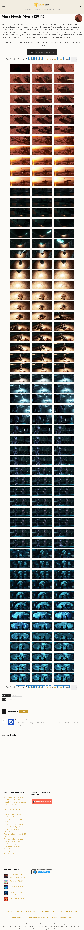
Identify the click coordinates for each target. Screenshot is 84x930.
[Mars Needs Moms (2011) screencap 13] (20, 113)
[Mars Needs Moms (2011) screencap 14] (42, 113)
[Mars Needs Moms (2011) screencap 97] (20, 403)
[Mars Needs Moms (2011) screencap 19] (20, 134)
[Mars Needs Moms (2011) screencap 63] (64, 279)
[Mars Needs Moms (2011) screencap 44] (42, 217)
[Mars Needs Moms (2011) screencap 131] (42, 516)
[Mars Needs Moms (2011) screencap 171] (64, 651)
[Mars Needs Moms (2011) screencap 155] (42, 599)
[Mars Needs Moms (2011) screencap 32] (42, 175)
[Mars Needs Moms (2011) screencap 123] (64, 485)
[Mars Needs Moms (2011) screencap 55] (20, 258)
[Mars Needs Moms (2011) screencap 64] (20, 289)
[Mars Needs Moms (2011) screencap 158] (42, 609)
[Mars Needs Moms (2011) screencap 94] (20, 392)
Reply (38, 720)
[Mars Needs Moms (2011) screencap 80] (42, 341)
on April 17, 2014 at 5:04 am (27, 720)
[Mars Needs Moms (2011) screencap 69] (64, 299)
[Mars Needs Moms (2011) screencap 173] (42, 661)
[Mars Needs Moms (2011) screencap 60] (64, 268)
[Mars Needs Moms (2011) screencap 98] (42, 403)
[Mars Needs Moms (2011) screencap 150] (64, 578)
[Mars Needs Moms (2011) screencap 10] (20, 103)
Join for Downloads (47, 911)
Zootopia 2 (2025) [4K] (17, 881)
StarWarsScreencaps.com (62, 917)
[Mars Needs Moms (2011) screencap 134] (42, 527)
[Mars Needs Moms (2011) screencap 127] (20, 506)
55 (55, 59)
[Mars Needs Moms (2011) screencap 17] (42, 124)
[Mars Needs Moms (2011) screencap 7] (20, 93)
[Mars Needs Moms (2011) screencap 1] (20, 72)
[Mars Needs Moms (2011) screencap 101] (42, 413)
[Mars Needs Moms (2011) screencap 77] (42, 330)
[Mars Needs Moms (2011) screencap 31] (20, 175)
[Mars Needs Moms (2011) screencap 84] (64, 351)
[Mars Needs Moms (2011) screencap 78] (64, 330)
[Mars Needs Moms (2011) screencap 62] (42, 279)
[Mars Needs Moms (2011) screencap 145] (20, 568)
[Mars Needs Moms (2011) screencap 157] (20, 609)
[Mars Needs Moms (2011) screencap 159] (64, 609)
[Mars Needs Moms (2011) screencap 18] (64, 124)
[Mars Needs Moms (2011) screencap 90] (64, 372)
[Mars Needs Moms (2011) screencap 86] (42, 361)
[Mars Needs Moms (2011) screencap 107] (42, 434)
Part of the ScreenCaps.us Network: (21, 911)
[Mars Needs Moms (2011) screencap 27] (64, 155)
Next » (60, 59)
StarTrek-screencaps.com (37, 917)
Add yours (23, 712)
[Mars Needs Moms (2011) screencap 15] (64, 113)
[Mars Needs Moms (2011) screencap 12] (64, 103)
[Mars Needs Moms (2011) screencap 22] (20, 144)
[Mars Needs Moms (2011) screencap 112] (20, 454)
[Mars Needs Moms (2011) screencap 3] (64, 72)
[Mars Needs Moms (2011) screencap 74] (42, 320)
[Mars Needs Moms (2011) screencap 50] (42, 237)
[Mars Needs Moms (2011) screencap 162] (64, 620)
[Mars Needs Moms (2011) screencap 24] (64, 144)
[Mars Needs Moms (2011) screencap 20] (42, 134)
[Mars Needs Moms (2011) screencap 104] (42, 423)
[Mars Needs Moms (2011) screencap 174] (64, 661)
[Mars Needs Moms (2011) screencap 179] (42, 682)
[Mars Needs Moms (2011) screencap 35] (42, 186)
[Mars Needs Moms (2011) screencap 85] (20, 361)
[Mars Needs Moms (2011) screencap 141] (64, 547)
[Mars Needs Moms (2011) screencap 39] (64, 196)
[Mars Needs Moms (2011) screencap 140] (42, 547)
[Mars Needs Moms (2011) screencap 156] (64, 599)
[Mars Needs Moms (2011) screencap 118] (20, 475)
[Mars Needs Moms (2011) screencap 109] (20, 444)
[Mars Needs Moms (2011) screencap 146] (42, 568)
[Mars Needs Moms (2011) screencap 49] (20, 237)
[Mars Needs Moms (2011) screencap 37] (20, 196)
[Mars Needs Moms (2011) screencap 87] (64, 361)
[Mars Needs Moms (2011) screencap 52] (20, 248)
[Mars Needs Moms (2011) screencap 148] (20, 578)
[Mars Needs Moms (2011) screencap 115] (20, 465)
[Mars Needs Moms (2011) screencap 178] (20, 682)
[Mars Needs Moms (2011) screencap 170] (42, 651)
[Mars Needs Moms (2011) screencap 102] (64, 413)
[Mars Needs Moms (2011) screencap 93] (64, 382)
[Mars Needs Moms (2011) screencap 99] (64, 403)
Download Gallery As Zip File (44, 52)
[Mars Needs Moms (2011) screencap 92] (42, 382)
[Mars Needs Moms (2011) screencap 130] (20, 516)
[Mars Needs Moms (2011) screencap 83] (42, 351)
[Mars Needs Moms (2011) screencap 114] (64, 454)
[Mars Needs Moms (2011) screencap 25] (20, 155)
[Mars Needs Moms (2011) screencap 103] (20, 423)
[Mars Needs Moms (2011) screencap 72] (64, 310)
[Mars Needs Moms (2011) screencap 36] (64, 186)
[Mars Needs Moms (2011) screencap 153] (64, 589)
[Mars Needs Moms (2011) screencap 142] (20, 558)
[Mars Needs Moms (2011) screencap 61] (20, 279)
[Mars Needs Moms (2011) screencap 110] (42, 444)
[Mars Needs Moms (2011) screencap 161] (42, 620)
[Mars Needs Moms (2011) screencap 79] (20, 341)
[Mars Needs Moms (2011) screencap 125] (42, 496)
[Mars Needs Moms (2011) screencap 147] (64, 568)
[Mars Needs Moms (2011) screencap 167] (42, 640)
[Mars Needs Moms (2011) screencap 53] (42, 248)
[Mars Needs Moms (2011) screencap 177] (64, 671)
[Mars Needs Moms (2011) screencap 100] (20, 413)
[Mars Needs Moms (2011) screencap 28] (20, 165)
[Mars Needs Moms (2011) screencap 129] (64, 506)
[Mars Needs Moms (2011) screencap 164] (42, 630)
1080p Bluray (13, 699)
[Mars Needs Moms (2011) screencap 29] (42, 165)
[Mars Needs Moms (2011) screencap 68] (42, 299)
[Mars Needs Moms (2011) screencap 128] (42, 506)
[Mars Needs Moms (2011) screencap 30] (64, 165)
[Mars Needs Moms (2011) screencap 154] (20, 599)
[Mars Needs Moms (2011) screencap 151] (20, 589)
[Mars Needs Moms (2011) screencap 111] (64, 444)
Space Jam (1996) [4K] (17, 887)
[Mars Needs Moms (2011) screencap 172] (20, 661)
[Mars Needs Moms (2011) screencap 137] (42, 537)
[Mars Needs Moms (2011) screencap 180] (64, 682)
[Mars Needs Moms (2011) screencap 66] (64, 289)
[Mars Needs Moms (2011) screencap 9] (64, 93)
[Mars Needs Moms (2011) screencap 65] (42, 289)
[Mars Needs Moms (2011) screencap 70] (20, 310)
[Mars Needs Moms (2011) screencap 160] (20, 620)
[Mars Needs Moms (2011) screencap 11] (42, 103)
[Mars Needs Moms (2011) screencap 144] (64, 558)
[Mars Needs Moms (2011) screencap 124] (20, 496)
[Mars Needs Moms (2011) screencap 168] (64, 640)
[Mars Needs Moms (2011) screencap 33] (64, 175)
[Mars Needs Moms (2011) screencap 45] (64, 217)
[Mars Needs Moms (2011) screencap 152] (42, 589)
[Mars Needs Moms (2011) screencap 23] (42, 144)
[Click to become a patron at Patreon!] (42, 805)
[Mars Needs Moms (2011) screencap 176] (42, 671)
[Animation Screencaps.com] (42, 4)
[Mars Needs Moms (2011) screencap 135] (64, 527)
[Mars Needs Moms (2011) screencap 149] (42, 578)
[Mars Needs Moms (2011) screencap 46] (20, 227)
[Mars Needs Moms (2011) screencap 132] (64, 516)
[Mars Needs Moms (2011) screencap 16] (20, 124)
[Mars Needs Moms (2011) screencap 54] (64, 248)
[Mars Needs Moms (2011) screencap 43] (20, 217)
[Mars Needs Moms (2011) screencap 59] (42, 268)
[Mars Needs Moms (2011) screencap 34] (20, 186)
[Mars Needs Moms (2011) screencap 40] (20, 206)
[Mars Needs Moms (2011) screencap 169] (20, 651)
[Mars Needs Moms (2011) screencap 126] (64, 496)
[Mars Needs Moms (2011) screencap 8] (42, 93)
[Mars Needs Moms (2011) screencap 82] (20, 351)
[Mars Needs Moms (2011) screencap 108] (64, 434)
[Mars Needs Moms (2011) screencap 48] (64, 227)
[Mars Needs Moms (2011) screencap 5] (42, 82)
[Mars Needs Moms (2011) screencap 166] (20, 640)
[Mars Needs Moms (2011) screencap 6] (64, 82)
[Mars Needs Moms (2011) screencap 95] (42, 392)
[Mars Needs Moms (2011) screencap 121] (20, 485)
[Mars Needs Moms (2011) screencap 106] (20, 434)
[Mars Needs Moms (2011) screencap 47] (42, 227)
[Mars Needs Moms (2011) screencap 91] (20, 382)
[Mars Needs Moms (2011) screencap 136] (20, 537)
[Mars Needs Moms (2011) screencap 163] (20, 630)
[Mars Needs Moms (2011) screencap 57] (64, 258)
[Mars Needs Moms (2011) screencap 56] (42, 258)
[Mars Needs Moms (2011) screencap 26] (42, 155)
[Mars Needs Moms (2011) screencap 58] (20, 268)
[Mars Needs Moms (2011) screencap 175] (20, 671)
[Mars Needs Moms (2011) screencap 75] (64, 320)
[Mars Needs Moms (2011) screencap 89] (42, 372)
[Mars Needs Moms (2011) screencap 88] (20, 372)
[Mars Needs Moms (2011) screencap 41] (42, 206)
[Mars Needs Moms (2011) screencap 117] (64, 465)
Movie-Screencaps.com (68, 911)
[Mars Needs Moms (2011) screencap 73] (20, 320)
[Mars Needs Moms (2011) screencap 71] (42, 310)
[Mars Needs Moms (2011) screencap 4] (20, 82)
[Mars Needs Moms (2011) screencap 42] (64, 206)
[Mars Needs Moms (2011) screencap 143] (42, 558)
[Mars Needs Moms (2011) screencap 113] (42, 454)
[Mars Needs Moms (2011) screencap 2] (42, 72)
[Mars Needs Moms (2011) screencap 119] (42, 475)
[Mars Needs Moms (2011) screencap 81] (64, 341)
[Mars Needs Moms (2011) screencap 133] (20, 527)
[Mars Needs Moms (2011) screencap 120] (64, 475)
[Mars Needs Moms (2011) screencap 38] (42, 196)
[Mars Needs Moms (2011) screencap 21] (64, 134)
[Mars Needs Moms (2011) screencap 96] (64, 392)
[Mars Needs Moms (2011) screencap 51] (64, 237)
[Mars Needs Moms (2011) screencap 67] (20, 299)
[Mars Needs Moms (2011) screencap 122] (42, 485)
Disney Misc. (17, 695)
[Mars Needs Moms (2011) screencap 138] (64, 537)
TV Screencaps (17, 917)
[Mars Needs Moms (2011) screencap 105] (64, 423)
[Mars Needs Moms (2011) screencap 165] (64, 630)
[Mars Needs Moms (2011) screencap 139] (20, 547)
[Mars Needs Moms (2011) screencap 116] (42, 465)
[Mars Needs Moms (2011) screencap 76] (20, 330)
